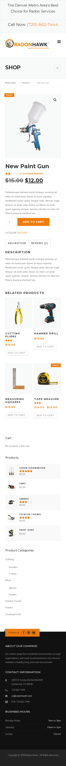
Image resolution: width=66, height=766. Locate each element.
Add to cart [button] (17, 352)
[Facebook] (23, 632)
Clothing (9, 559)
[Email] (34, 632)
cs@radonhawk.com (21, 695)
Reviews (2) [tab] (39, 243)
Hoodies (13, 567)
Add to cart (33, 221)
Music (8, 580)
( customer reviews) (31, 173)
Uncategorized (13, 614)
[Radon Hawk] (27, 44)
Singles (13, 594)
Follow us (14, 632)
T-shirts (13, 573)
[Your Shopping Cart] (57, 68)
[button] (55, 100)
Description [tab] (17, 243)
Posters (22, 232)
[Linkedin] (29, 632)
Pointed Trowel (13, 601)
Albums (13, 587)
